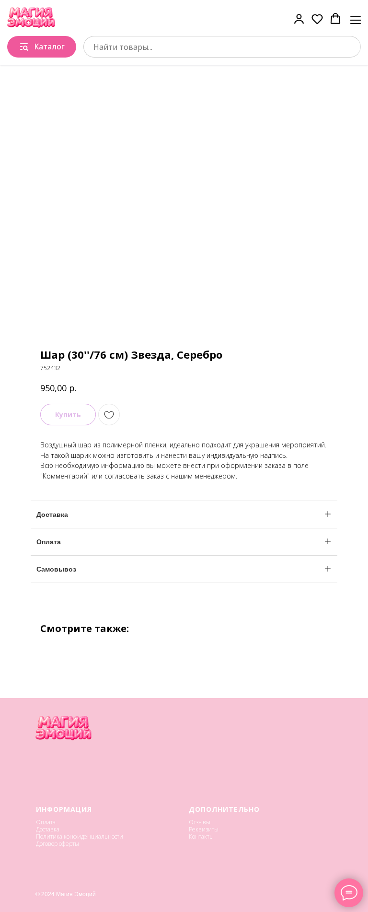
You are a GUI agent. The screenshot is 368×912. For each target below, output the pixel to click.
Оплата (46, 822)
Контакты (201, 836)
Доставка (47, 829)
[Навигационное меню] (355, 19)
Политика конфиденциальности (79, 836)
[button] (299, 18)
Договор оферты (57, 844)
